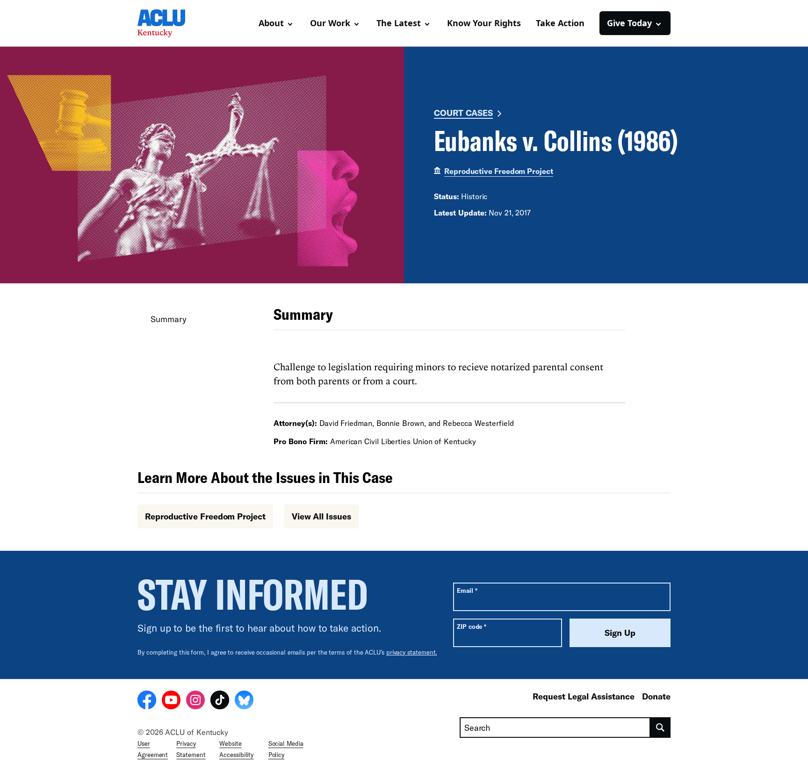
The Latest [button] (398, 23)
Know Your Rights (484, 23)
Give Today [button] (629, 23)
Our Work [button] (330, 23)
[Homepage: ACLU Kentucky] (170, 23)
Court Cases (463, 113)
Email (467, 590)
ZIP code (471, 626)
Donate (656, 696)
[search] (660, 727)
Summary (168, 319)
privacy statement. (411, 652)
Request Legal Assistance (584, 696)
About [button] (271, 23)
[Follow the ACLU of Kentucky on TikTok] (219, 701)
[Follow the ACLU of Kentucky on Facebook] (146, 701)
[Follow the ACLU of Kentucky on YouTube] (171, 701)
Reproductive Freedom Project (498, 170)
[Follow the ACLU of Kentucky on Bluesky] (244, 701)
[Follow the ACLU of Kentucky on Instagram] (195, 701)
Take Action (560, 23)
